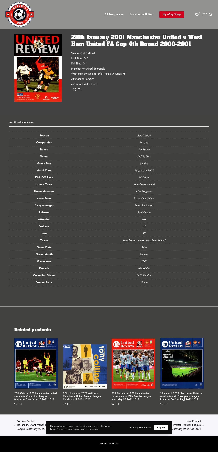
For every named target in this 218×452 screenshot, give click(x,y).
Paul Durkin (143, 212)
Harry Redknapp (144, 205)
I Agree (161, 427)
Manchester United (143, 184)
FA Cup (143, 142)
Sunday (144, 163)
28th (143, 247)
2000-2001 (144, 135)
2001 (144, 261)
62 (143, 226)
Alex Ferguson (144, 191)
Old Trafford (144, 156)
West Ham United (144, 198)
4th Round (144, 149)
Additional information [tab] (21, 122)
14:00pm (144, 177)
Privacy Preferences (140, 427)
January (144, 254)
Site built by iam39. (109, 443)
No (144, 219)
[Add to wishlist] (74, 90)
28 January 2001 (143, 170)
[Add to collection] (79, 90)
